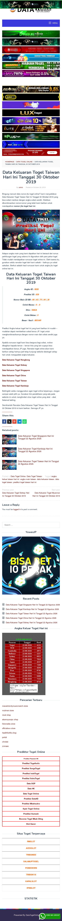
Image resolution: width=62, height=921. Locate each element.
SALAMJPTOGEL (31, 861)
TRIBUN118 (31, 874)
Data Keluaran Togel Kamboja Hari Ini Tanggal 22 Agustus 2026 (35, 450)
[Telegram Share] (19, 421)
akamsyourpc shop (10, 719)
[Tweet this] (9, 421)
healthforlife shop (9, 732)
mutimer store (8, 710)
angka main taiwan (28, 479)
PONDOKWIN (31, 868)
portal (4, 737)
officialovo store (8, 728)
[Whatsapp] (24, 421)
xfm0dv (5, 741)
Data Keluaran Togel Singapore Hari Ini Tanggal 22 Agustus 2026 (36, 437)
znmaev (5, 746)
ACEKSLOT (31, 848)
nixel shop (6, 714)
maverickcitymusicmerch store (15, 706)
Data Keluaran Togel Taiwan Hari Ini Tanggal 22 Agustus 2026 (38, 462)
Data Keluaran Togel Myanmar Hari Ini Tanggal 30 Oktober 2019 (46, 492)
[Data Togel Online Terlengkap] (31, 9)
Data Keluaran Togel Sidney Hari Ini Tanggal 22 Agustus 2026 (31, 622)
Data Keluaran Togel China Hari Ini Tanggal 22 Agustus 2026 (31, 618)
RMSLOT (31, 841)
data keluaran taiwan (45, 479)
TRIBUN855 (31, 854)
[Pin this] (14, 421)
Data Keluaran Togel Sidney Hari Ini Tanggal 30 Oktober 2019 (15, 492)
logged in (17, 509)
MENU (55, 23)
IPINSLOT (31, 888)
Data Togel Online (18, 476)
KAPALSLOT (31, 881)
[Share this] (4, 421)
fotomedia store (8, 723)
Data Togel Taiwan (34, 476)
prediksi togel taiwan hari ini (24, 482)
